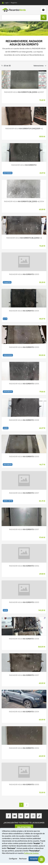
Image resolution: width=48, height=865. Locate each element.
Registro (14, 3)
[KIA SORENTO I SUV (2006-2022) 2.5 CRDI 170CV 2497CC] (24, 407)
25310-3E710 (7, 501)
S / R (5, 319)
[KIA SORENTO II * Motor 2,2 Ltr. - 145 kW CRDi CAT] (24, 116)
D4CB (5, 610)
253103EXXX (7, 391)
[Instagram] (33, 816)
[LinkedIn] (21, 816)
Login (7, 3)
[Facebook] (8, 816)
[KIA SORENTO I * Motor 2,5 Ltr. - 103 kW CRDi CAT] (24, 79)
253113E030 (7, 464)
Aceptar (34, 858)
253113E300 (7, 173)
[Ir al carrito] (43, 10)
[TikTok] (39, 816)
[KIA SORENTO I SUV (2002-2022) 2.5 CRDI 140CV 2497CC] (24, 262)
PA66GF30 (7, 282)
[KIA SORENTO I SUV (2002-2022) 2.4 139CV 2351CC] (24, 298)
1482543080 (7, 355)
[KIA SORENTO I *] (24, 152)
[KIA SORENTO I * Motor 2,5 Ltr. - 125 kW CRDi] (24, 225)
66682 (5, 428)
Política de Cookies (31, 853)
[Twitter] (27, 816)
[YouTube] (14, 816)
